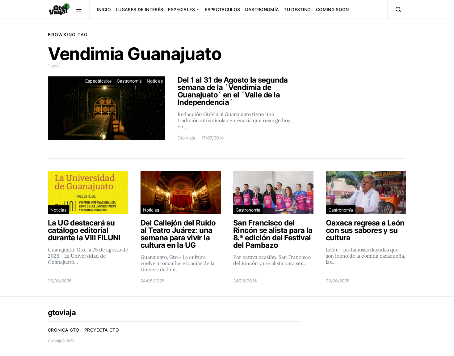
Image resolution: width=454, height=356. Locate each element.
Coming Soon (332, 9)
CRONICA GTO (63, 329)
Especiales (181, 9)
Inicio (104, 9)
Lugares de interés (139, 9)
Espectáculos (222, 9)
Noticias (155, 81)
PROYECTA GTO (101, 329)
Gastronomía (262, 9)
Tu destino (297, 9)
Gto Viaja (186, 137)
